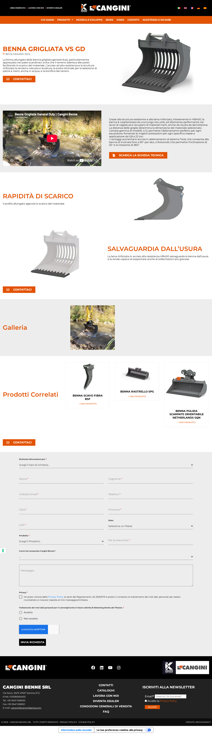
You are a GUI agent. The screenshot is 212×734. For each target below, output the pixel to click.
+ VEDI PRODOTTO (88, 404)
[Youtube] (110, 667)
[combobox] (106, 465)
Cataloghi (106, 690)
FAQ (106, 711)
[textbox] (105, 465)
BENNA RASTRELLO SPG (137, 391)
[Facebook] (93, 667)
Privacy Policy (55, 596)
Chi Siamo (47, 19)
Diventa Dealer (54, 8)
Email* (149, 696)
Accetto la (153, 700)
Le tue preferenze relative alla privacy (120, 730)
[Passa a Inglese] (185, 8)
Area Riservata (17, 8)
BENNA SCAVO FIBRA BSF (88, 397)
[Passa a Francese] (192, 8)
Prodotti (63, 19)
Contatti (133, 19)
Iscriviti (152, 707)
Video (120, 19)
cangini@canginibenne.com (26, 708)
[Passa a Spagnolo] (205, 8)
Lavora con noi (36, 8)
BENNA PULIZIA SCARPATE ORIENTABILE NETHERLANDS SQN (186, 414)
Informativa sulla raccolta (76, 730)
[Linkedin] (102, 667)
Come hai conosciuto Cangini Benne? (37, 551)
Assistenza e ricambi (156, 19)
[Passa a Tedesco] (198, 8)
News (109, 19)
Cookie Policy (87, 722)
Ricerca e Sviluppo (89, 19)
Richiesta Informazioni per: (33, 459)
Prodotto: (24, 535)
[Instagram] (119, 667)
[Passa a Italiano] (179, 8)
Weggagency (203, 722)
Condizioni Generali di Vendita (106, 706)
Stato (110, 520)
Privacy (23, 592)
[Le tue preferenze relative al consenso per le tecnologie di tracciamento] (3, 551)
